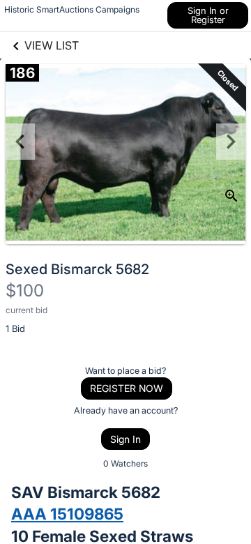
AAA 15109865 (67, 513)
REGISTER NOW (126, 388)
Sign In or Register (208, 15)
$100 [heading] (25, 290)
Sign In (125, 439)
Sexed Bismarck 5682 (77, 269)
